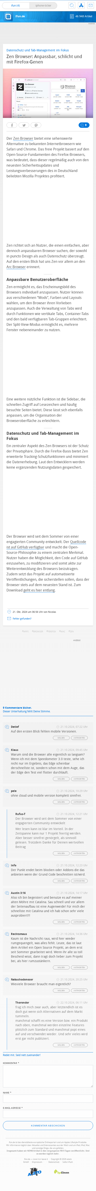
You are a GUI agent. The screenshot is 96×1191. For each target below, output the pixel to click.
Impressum (37, 1162)
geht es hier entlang (39, 590)
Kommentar (11, 1063)
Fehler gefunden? (22, 618)
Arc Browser (16, 267)
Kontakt (91, 5)
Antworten (79, 738)
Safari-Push (68, 1162)
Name (7, 1092)
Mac (63, 631)
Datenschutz (53, 1162)
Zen (72, 631)
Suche (72, 5)
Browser (38, 631)
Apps (26, 631)
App (81, 5)
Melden (61, 738)
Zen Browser (23, 138)
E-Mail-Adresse (13, 1107)
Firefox (52, 631)
